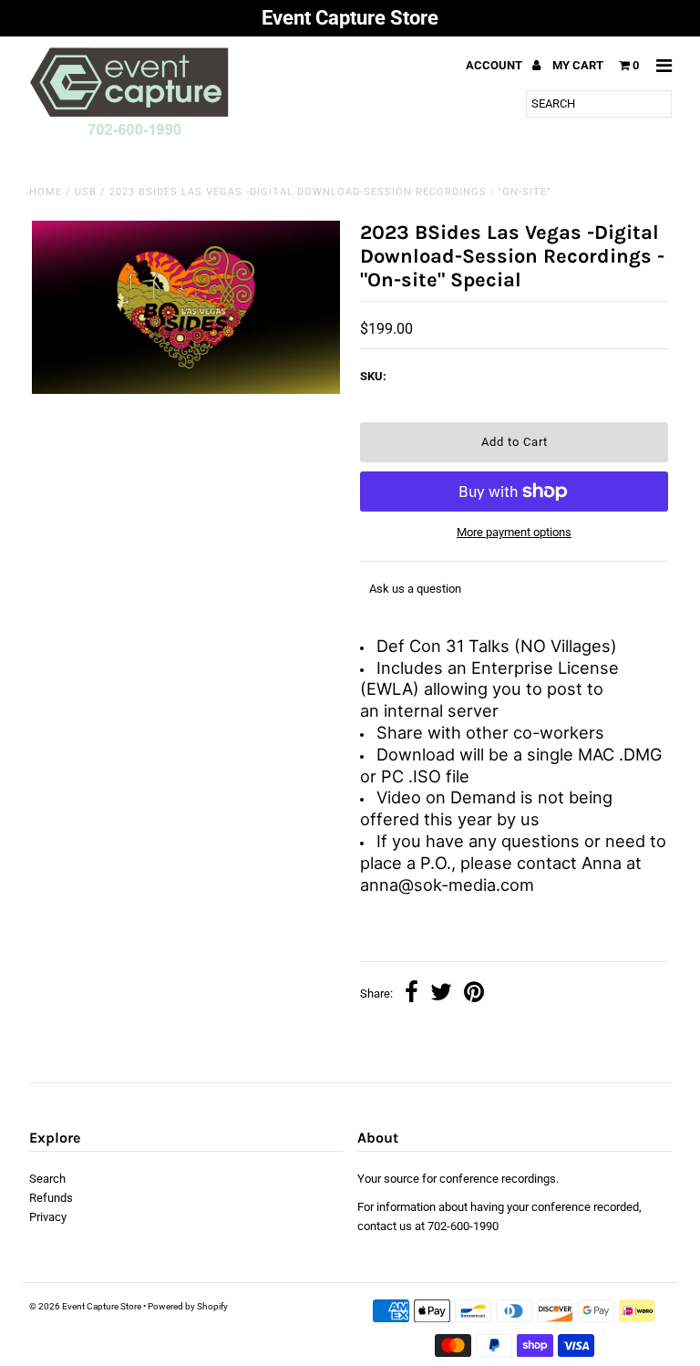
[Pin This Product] (474, 994)
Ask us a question (415, 588)
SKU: (373, 376)
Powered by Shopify (188, 1306)
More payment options (514, 532)
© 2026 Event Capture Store (85, 1306)
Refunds (51, 1198)
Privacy (48, 1217)
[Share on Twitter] (441, 994)
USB (86, 192)
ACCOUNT (495, 65)
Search (47, 1178)
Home (45, 192)
